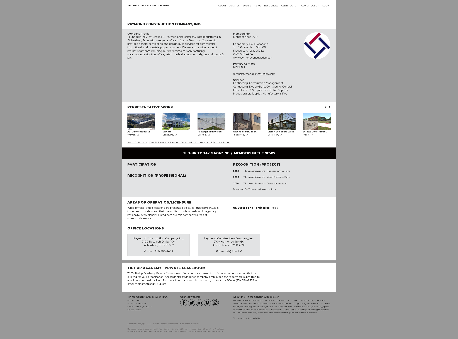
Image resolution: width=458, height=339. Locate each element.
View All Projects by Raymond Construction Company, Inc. (180, 142)
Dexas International (277, 183)
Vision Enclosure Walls (278, 177)
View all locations (257, 44)
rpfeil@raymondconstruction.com (254, 74)
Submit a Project (221, 142)
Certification (289, 5)
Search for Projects (137, 142)
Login (326, 5)
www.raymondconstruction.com (253, 57)
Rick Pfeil (239, 67)
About (222, 5)
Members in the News (254, 153)
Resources (271, 5)
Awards (234, 5)
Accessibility (254, 318)
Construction (310, 5)
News (257, 5)
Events (247, 5)
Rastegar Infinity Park (278, 171)
